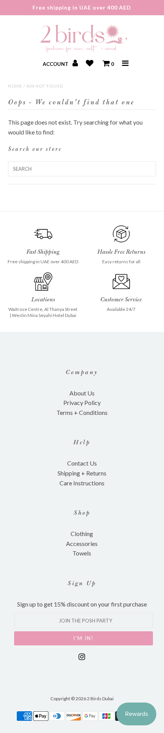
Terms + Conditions (82, 412)
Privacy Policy (82, 402)
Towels (81, 553)
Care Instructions (82, 483)
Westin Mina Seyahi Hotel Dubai (44, 315)
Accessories (82, 543)
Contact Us (82, 463)
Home (15, 85)
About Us (82, 393)
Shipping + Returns (82, 473)
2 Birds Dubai (100, 698)
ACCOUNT (56, 64)
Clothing (82, 533)
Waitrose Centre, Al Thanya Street (42, 309)
